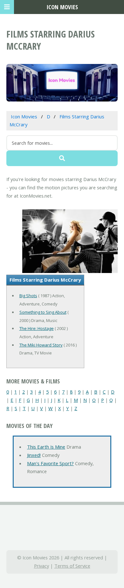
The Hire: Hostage (36, 328)
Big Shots (28, 295)
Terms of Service (72, 566)
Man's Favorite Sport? (50, 463)
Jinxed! (34, 455)
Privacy (41, 566)
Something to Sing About (42, 312)
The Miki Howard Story (41, 345)
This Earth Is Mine (46, 447)
